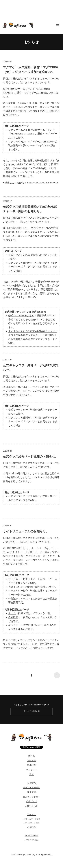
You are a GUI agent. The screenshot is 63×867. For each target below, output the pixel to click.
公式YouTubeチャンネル (21, 315)
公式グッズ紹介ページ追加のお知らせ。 (30, 456)
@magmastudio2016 (31, 747)
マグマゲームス (16, 129)
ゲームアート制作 (32, 823)
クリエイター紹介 (18, 590)
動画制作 (32, 827)
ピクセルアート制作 (34, 579)
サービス (13, 579)
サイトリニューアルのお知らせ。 (26, 531)
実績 (10, 586)
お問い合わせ (31, 806)
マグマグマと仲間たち (20, 262)
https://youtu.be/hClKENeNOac (42, 182)
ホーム (12, 613)
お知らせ (31, 42)
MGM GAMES (31, 835)
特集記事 (13, 598)
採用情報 (31, 792)
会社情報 (13, 617)
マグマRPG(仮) (16, 141)
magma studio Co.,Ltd (29, 855)
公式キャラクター (18, 409)
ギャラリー (14, 625)
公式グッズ (14, 254)
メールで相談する (31, 711)
